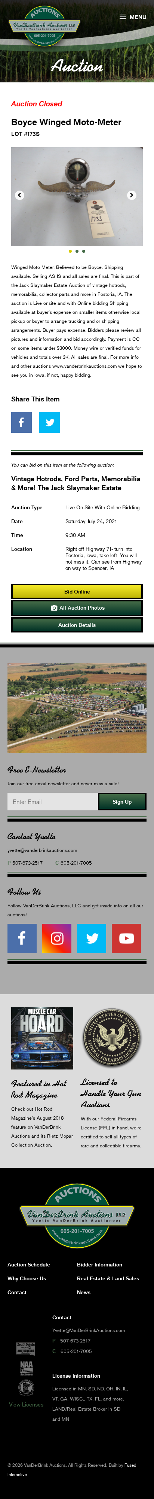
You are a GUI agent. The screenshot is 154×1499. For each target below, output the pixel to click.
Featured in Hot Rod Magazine (38, 1089)
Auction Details (77, 625)
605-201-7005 (76, 863)
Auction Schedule (28, 1264)
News (83, 1292)
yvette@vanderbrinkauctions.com (42, 850)
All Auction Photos (77, 608)
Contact (17, 1292)
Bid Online (77, 591)
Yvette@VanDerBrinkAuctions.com (88, 1330)
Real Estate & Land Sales (108, 1278)
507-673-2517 (27, 863)
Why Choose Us (26, 1278)
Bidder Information (99, 1264)
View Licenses (26, 1404)
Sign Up (122, 801)
